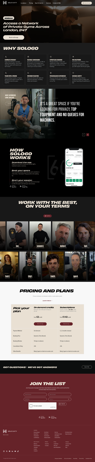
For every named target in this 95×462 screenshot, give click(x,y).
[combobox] (60, 399)
